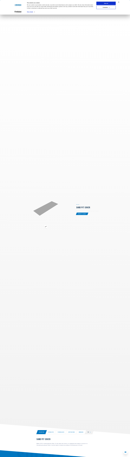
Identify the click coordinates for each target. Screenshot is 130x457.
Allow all (106, 3)
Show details (30, 11)
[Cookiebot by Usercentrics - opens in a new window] (18, 12)
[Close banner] (118, 2)
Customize (105, 7)
